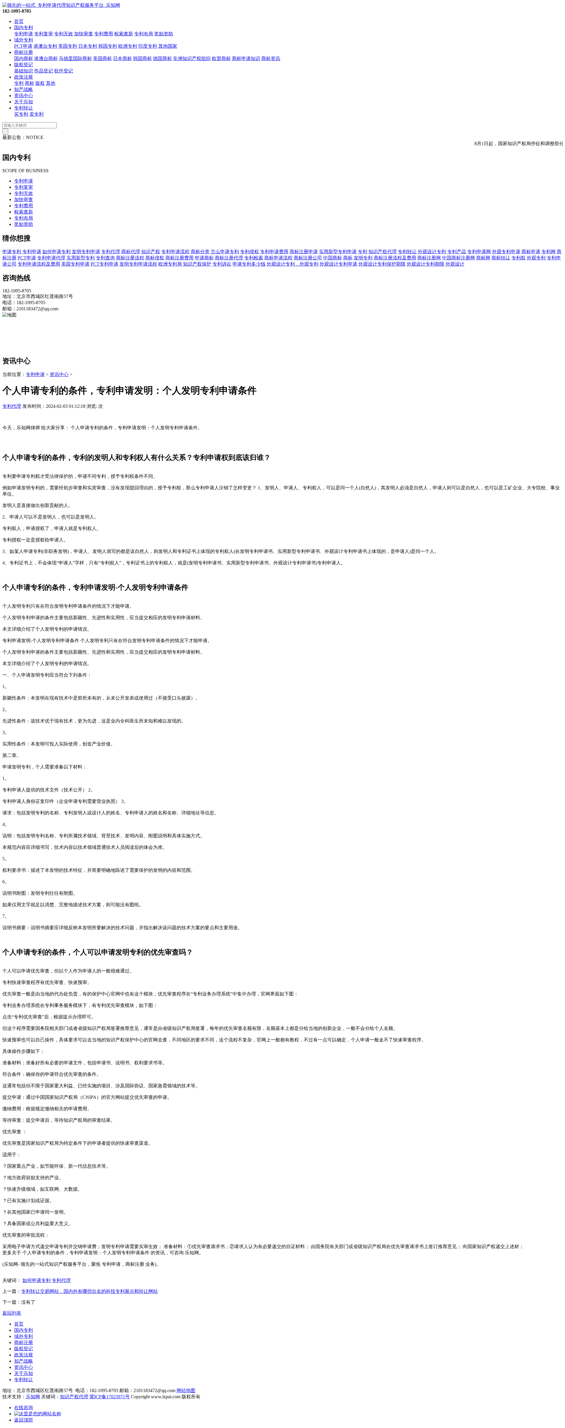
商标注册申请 (304, 251)
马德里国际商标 (75, 58)
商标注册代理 (229, 257)
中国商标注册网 (458, 257)
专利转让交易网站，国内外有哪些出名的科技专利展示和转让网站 (89, 1291)
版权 (40, 83)
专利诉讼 (221, 263)
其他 (50, 83)
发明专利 (363, 257)
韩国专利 (107, 46)
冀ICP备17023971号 (109, 1396)
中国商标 (332, 257)
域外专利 (23, 39)
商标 (29, 83)
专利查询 (105, 257)
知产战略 (23, 89)
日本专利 (87, 46)
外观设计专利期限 (425, 263)
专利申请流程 (175, 251)
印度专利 (147, 46)
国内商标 (23, 58)
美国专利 (67, 46)
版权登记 (23, 64)
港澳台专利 (45, 46)
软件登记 (63, 70)
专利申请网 (479, 251)
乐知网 (33, 1396)
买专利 (21, 114)
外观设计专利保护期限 (382, 263)
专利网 (548, 251)
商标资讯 (270, 58)
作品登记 (43, 70)
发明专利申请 (86, 251)
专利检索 (253, 257)
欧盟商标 (221, 58)
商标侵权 (154, 257)
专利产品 (456, 251)
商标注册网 (429, 257)
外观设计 (455, 263)
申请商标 (204, 257)
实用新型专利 (81, 257)
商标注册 (23, 52)
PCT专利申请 (104, 263)
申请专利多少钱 (248, 263)
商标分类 (200, 251)
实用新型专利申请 (338, 251)
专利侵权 (249, 251)
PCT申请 (23, 46)
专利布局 (143, 33)
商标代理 (130, 251)
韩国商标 (142, 58)
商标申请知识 (246, 58)
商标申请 (530, 251)
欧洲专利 (127, 46)
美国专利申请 (75, 263)
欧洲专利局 (170, 263)
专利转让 (23, 107)
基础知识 (23, 70)
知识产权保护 (197, 263)
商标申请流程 (278, 257)
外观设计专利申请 (338, 263)
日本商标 (122, 58)
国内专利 (23, 27)
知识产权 (150, 251)
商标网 (483, 257)
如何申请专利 (56, 251)
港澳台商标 (46, 58)
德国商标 (162, 58)
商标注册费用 (179, 257)
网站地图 (186, 1390)
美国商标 (102, 58)
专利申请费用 (274, 251)
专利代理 (110, 251)
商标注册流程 (130, 257)
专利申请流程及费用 (39, 263)
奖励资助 (163, 33)
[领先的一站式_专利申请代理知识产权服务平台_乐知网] (61, 5)
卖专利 (36, 114)
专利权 (518, 257)
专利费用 (103, 33)
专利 (19, 83)
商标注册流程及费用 (395, 257)
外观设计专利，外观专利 (292, 263)
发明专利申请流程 (138, 263)
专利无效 (63, 33)
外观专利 (536, 257)
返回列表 (11, 1313)
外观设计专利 (432, 251)
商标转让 (500, 257)
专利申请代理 (51, 257)
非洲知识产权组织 (192, 58)
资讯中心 (23, 95)
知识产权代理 (382, 251)
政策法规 (23, 76)
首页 (19, 21)
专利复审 (43, 33)
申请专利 (11, 251)
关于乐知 (23, 101)
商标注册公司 (308, 257)
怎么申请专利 (225, 251)
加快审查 (83, 33)
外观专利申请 (506, 251)
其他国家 (167, 46)
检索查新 (123, 33)
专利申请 (23, 33)
